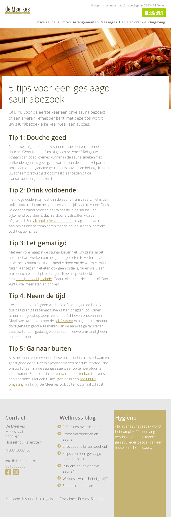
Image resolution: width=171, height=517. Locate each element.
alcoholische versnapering (53, 220)
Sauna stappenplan (78, 485)
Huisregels (44, 498)
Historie (28, 498)
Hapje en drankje (132, 22)
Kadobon (12, 498)
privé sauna (64, 320)
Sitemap (97, 498)
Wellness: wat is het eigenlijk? (85, 478)
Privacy (83, 498)
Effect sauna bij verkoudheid (85, 446)
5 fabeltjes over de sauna (82, 426)
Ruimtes (64, 22)
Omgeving (156, 22)
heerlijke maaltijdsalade (34, 278)
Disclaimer (68, 498)
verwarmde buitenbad (73, 373)
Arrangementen (86, 22)
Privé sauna (46, 22)
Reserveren (154, 12)
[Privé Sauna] (17, 10)
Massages (109, 22)
